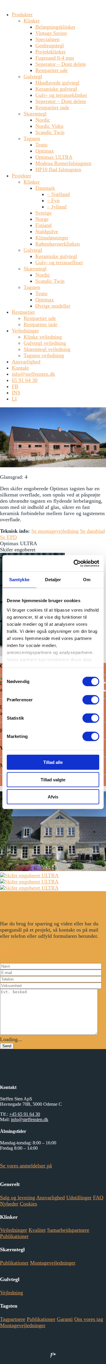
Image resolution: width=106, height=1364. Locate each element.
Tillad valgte (53, 779)
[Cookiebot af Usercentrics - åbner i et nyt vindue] (74, 563)
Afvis (53, 796)
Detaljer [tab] (53, 579)
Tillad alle (53, 762)
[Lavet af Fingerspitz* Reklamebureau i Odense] (53, 1355)
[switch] (90, 700)
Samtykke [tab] (19, 579)
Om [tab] (86, 579)
